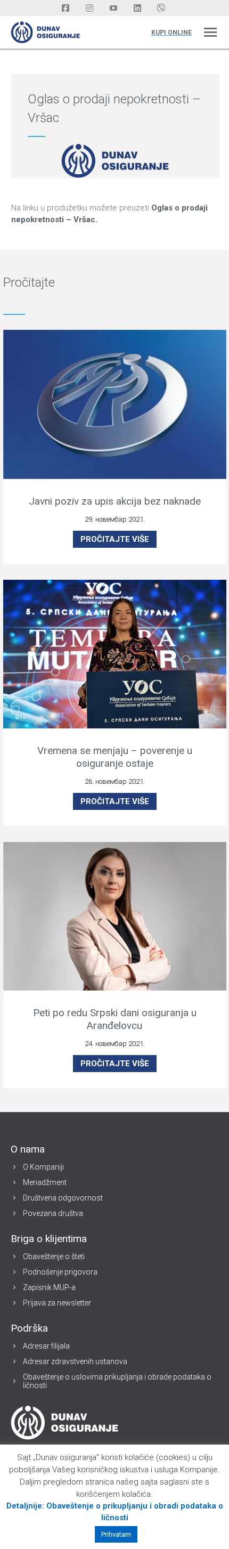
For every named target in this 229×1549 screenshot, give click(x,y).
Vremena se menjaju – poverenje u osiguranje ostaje (114, 756)
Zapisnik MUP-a (49, 1287)
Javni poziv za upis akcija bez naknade (115, 501)
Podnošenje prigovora (60, 1272)
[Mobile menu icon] (210, 32)
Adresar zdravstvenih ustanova (75, 1361)
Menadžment (45, 1182)
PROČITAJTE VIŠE (114, 539)
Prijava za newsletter (57, 1303)
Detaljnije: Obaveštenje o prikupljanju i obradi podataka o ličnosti (114, 1511)
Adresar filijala (46, 1346)
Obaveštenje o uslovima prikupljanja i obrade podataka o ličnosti (117, 1381)
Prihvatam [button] (116, 1534)
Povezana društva (53, 1213)
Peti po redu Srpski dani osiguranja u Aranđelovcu (115, 1019)
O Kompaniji (43, 1167)
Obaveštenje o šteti (54, 1256)
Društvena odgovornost (63, 1198)
